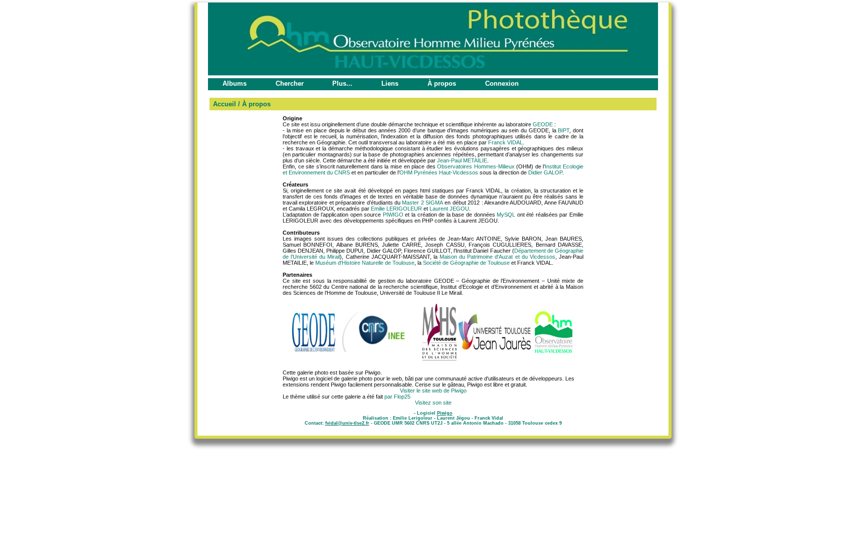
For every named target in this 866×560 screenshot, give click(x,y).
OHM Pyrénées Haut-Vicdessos (438, 172)
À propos (441, 83)
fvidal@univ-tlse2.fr (347, 423)
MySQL (506, 215)
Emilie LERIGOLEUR (396, 209)
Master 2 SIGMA (422, 203)
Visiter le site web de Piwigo (433, 391)
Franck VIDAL (505, 142)
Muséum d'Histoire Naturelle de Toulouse (364, 263)
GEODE (543, 124)
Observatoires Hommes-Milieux (476, 166)
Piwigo (445, 413)
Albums (235, 83)
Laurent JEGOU (449, 209)
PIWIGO (393, 215)
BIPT (563, 130)
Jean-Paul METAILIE (462, 160)
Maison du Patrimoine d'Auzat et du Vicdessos (497, 257)
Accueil (224, 104)
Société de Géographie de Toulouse (466, 263)
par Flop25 (397, 397)
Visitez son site (433, 403)
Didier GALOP (545, 172)
